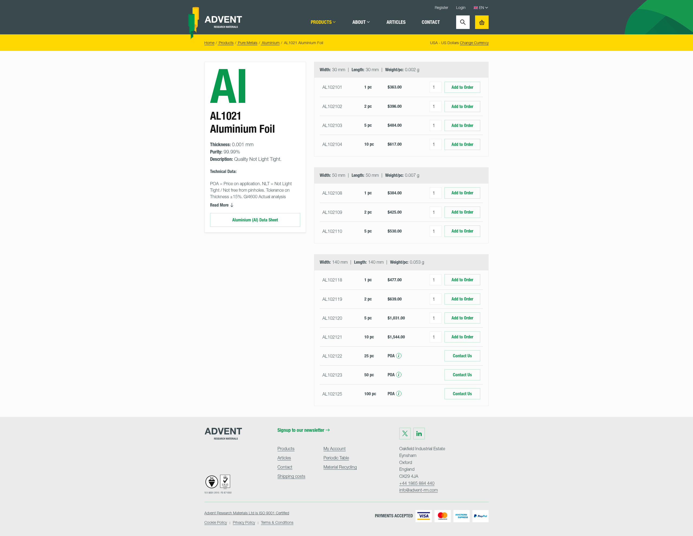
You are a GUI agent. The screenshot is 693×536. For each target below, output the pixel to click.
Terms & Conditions (277, 522)
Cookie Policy (215, 522)
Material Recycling (340, 467)
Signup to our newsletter (300, 430)
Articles (396, 22)
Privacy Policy (244, 522)
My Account (334, 448)
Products (321, 22)
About (359, 22)
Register (441, 7)
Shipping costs (291, 476)
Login (461, 7)
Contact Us (462, 355)
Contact (431, 22)
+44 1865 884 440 (416, 483)
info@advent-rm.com (418, 490)
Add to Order (462, 87)
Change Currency (474, 42)
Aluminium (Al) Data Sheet (255, 220)
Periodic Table (336, 457)
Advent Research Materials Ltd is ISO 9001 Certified (246, 513)
